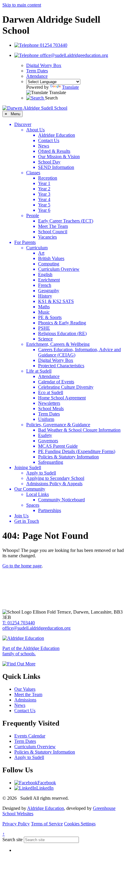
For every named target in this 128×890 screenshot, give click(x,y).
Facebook (47, 782)
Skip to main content (21, 4)
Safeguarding (50, 462)
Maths (44, 306)
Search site (12, 839)
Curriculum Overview (58, 269)
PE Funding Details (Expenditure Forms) (76, 451)
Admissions (25, 699)
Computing (48, 263)
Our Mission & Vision (59, 156)
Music (44, 312)
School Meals (51, 408)
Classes (33, 172)
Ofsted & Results (54, 151)
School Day (49, 161)
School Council (52, 231)
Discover (22, 124)
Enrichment (49, 279)
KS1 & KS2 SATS (56, 301)
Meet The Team (53, 226)
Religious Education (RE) (62, 333)
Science (45, 338)
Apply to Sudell (41, 472)
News (43, 145)
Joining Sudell (27, 467)
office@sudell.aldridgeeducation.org (36, 628)
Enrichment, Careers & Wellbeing (58, 344)
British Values (51, 258)
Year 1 (44, 183)
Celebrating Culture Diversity (65, 387)
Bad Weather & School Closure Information (79, 429)
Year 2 (44, 188)
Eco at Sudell (50, 392)
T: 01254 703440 (18, 622)
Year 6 (44, 210)
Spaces (32, 505)
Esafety (45, 435)
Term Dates (37, 70)
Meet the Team (28, 694)
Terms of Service (47, 823)
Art (41, 253)
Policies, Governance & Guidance (58, 424)
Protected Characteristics (61, 365)
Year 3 (44, 194)
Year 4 (44, 199)
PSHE (44, 328)
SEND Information (56, 167)
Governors (48, 440)
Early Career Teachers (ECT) (65, 220)
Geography (48, 290)
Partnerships (49, 510)
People (32, 215)
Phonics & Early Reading (62, 322)
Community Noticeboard (61, 499)
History (45, 295)
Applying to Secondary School (55, 478)
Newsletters (49, 403)
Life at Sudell (38, 371)
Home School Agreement (62, 397)
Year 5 (44, 204)
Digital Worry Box (43, 65)
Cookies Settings (80, 823)
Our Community (29, 488)
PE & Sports (50, 317)
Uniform (46, 419)
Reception (47, 178)
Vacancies (47, 236)
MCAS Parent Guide (58, 446)
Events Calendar (29, 735)
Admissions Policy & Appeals (54, 483)
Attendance (37, 76)
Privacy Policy (16, 823)
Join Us (21, 515)
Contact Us (48, 140)
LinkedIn (45, 788)
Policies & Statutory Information (68, 456)
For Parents (25, 242)
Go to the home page (22, 565)
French (44, 285)
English (45, 274)
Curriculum (37, 247)
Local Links (37, 494)
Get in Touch (26, 521)
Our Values (24, 689)
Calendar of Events (56, 381)
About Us (35, 129)
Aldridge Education (56, 135)
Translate (70, 87)
